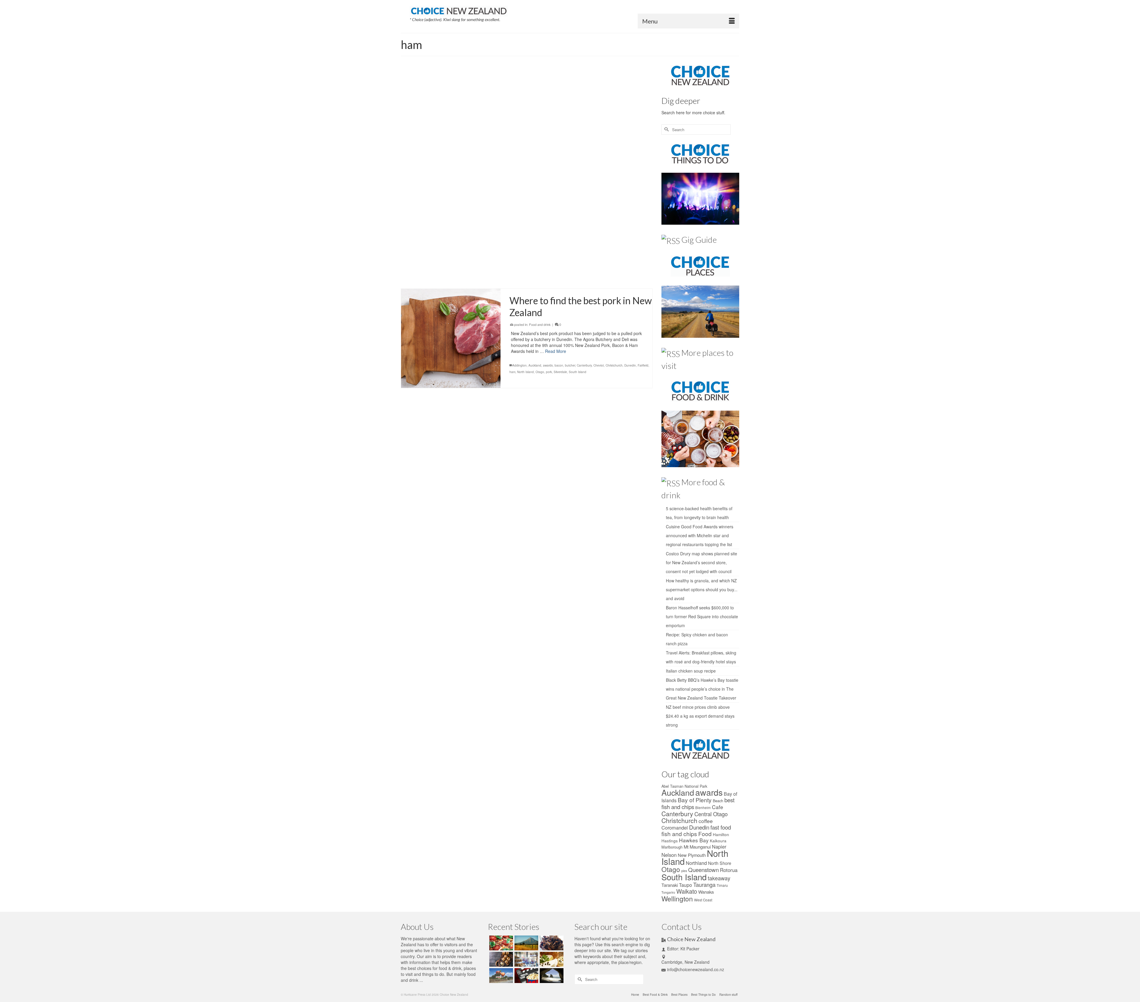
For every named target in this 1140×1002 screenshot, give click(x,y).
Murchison (571, 257)
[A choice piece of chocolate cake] (550, 943)
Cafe (717, 807)
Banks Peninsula (560, 250)
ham (555, 154)
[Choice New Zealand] (459, 10)
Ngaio (559, 161)
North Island (573, 161)
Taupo (685, 884)
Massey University (624, 154)
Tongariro (668, 892)
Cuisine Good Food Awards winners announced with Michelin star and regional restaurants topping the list (699, 535)
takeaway (719, 878)
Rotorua (728, 869)
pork (621, 161)
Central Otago (587, 148)
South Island (559, 263)
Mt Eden (547, 161)
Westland (637, 167)
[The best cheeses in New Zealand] (550, 959)
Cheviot (603, 148)
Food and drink (540, 106)
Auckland (518, 148)
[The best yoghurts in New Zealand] (525, 959)
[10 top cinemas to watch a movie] (525, 975)
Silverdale (539, 167)
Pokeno (611, 161)
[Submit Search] (665, 129)
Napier (719, 846)
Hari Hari (579, 154)
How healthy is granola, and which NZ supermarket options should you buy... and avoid (701, 589)
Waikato (590, 167)
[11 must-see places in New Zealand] (550, 975)
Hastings (669, 841)
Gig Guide (699, 239)
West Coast (622, 167)
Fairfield (612, 250)
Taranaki (669, 885)
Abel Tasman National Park (684, 786)
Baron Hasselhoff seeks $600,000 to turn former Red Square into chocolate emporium (702, 616)
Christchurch (619, 148)
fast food (720, 827)
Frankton (529, 154)
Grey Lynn (544, 154)
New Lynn (586, 257)
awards (532, 148)
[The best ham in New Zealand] (451, 235)
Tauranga (610, 263)
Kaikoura (718, 841)
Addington (519, 365)
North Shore (719, 863)
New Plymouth (692, 855)
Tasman (596, 263)
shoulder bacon (520, 167)
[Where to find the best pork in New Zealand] (451, 338)
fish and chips (679, 834)
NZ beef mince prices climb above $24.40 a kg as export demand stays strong (700, 716)
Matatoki (643, 154)
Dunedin (515, 154)
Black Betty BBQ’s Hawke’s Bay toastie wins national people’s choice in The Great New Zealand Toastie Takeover (702, 689)
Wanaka (706, 892)
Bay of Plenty (583, 250)
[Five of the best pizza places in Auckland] (500, 943)
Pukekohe (633, 161)
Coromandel (637, 148)
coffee (706, 821)
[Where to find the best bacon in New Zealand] (451, 121)
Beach (718, 800)
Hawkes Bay (694, 840)
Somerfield (555, 167)
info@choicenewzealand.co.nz (695, 969)
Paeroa (599, 161)
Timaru (722, 885)
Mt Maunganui (553, 257)
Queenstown (703, 869)
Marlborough (672, 847)
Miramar (535, 161)
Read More (595, 134)
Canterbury (568, 148)
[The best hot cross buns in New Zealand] (500, 959)
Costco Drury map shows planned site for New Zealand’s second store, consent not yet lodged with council (701, 562)
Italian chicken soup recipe (691, 671)
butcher (554, 148)
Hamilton (566, 154)
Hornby (592, 154)
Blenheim (703, 807)
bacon (543, 148)
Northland (696, 862)
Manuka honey (637, 250)
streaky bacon (573, 167)
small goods (541, 263)
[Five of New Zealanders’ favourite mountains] (525, 943)
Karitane (604, 154)
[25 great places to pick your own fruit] (500, 975)
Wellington (605, 167)
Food (705, 834)
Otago (587, 161)
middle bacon (518, 161)
